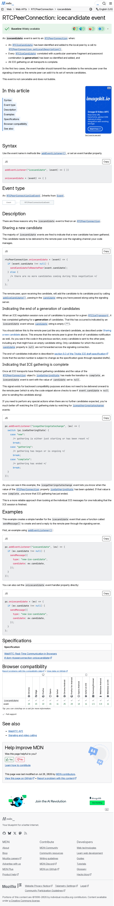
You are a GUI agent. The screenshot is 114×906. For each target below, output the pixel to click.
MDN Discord (46, 867)
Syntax (8, 100)
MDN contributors (65, 778)
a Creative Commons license (24, 904)
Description (10, 109)
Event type (9, 104)
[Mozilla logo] (11, 889)
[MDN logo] (8, 822)
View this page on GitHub (18, 782)
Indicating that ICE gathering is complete (35, 368)
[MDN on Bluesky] (9, 837)
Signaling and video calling (22, 739)
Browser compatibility (15, 123)
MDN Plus (7, 872)
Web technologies (85, 851)
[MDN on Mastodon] (20, 837)
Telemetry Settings (65, 889)
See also (8, 128)
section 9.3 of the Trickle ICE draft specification (80, 353)
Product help (9, 878)
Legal (83, 889)
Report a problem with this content (55, 782)
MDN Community (48, 851)
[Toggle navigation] (110, 3)
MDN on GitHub (47, 872)
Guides (79, 862)
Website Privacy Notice (37, 889)
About (5, 851)
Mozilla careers (10, 862)
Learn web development (88, 856)
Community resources (50, 856)
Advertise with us (11, 867)
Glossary (80, 872)
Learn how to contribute (18, 769)
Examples (9, 114)
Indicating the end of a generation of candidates (41, 308)
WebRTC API (15, 735)
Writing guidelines (48, 862)
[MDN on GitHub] (4, 837)
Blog (4, 856)
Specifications (11, 119)
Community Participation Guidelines (44, 894)
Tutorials (80, 867)
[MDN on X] (15, 837)
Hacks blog (81, 878)
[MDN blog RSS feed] (25, 837)
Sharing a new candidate (22, 228)
